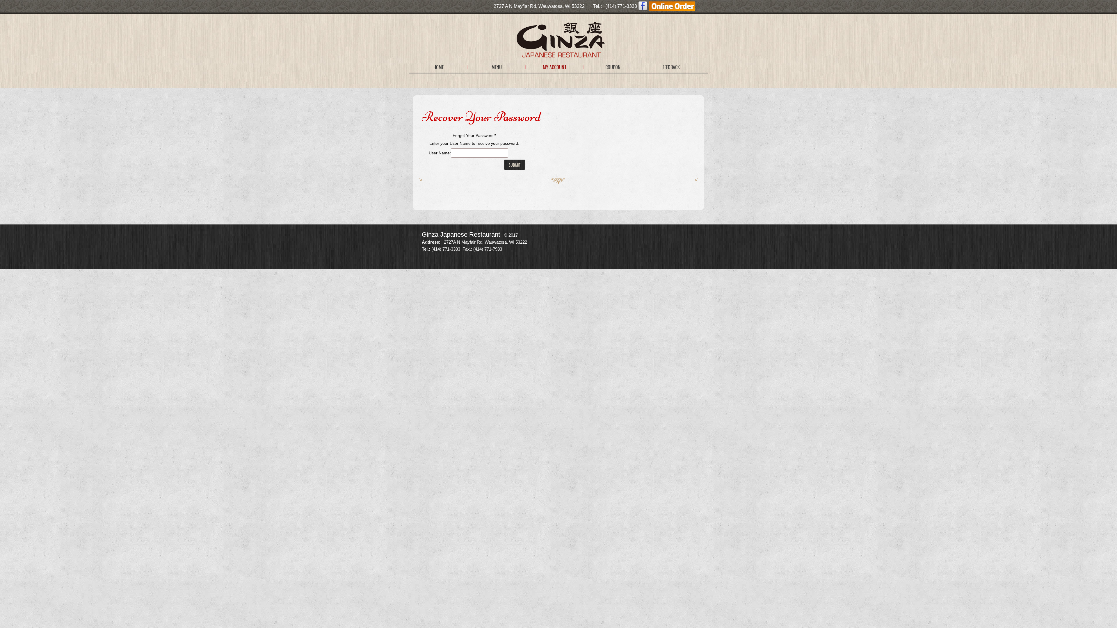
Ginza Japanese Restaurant (461, 234)
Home (438, 67)
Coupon (612, 67)
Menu (497, 67)
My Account (555, 67)
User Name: (440, 153)
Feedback (671, 67)
